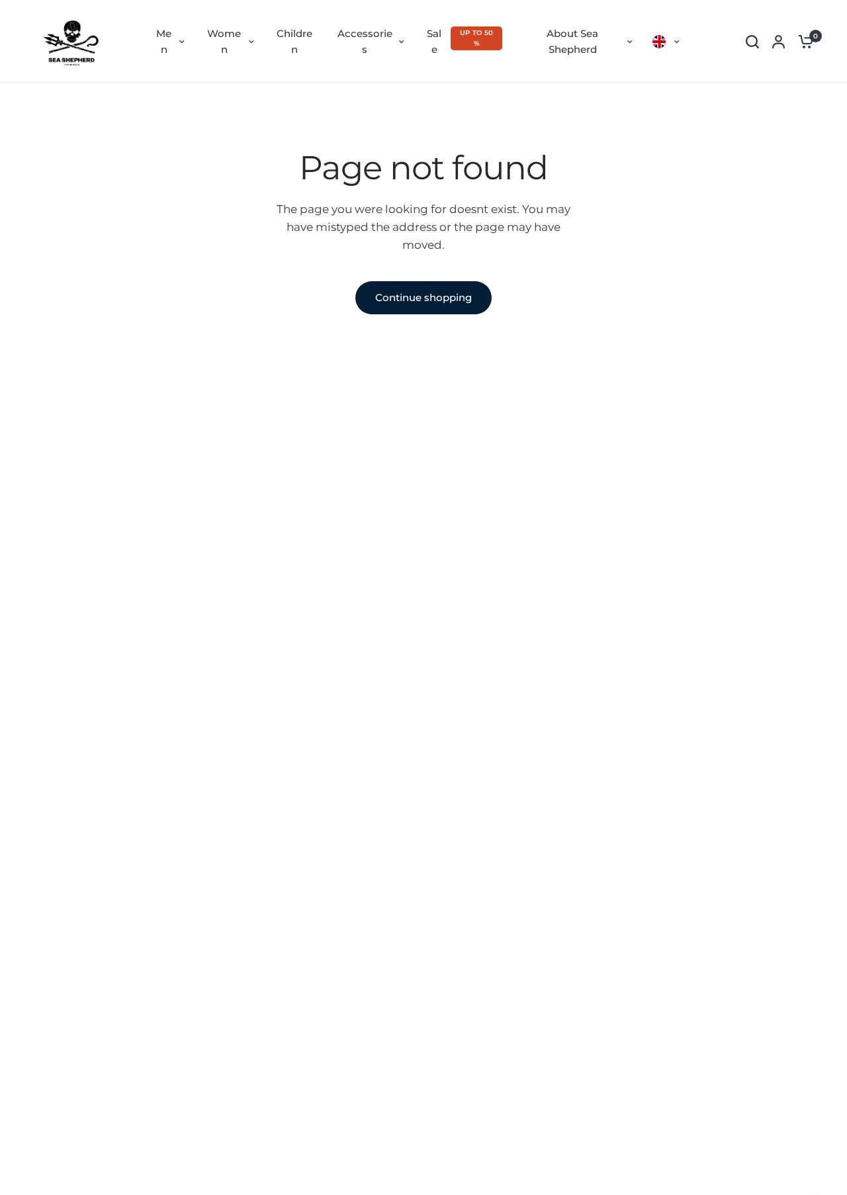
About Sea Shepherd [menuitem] (572, 41)
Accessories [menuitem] (364, 41)
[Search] (752, 41)
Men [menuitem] (163, 41)
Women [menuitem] (224, 41)
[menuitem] (666, 41)
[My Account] (778, 41)
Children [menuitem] (294, 41)
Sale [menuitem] (434, 41)
